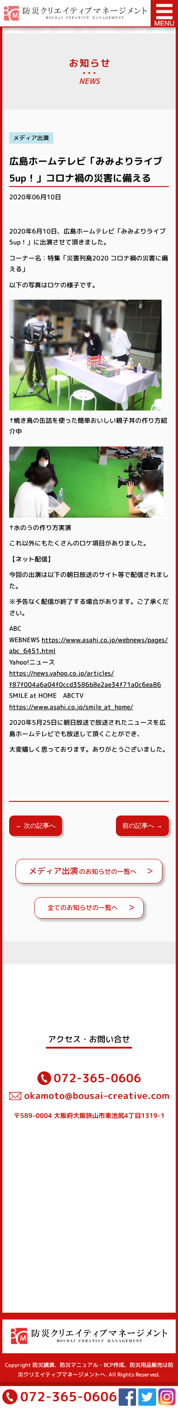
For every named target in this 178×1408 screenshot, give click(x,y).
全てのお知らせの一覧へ (82, 907)
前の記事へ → (142, 825)
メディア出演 (31, 138)
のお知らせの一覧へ (82, 871)
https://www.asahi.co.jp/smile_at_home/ (71, 706)
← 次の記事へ (36, 825)
